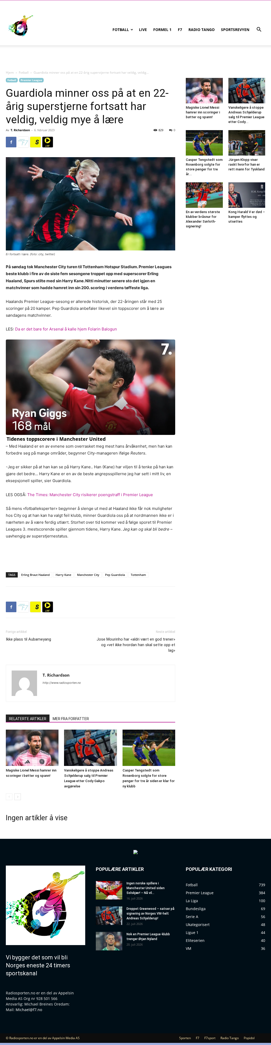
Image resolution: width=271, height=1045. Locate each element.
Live (143, 29)
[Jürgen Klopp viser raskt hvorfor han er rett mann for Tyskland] (246, 143)
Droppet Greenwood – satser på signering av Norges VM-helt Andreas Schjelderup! (150, 913)
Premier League (31, 80)
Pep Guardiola (115, 575)
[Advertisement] (90, 554)
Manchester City (88, 575)
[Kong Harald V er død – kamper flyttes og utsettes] (246, 195)
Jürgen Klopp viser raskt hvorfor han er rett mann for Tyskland (246, 164)
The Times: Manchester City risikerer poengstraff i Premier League (90, 494)
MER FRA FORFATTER (71, 719)
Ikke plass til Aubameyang (28, 639)
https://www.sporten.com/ (35, 142)
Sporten (185, 1038)
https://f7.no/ (23, 142)
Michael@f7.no (29, 1009)
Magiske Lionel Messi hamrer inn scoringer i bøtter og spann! (203, 112)
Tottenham (138, 575)
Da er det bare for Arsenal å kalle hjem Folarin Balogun (66, 329)
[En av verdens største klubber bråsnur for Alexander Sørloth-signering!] (204, 195)
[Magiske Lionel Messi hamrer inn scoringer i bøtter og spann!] (32, 748)
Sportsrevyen (235, 29)
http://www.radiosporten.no (62, 683)
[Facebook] (11, 142)
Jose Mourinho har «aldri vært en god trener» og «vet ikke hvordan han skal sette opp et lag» (136, 645)
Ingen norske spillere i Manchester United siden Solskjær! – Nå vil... (146, 888)
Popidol (249, 1038)
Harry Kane (63, 575)
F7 (180, 29)
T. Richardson (20, 130)
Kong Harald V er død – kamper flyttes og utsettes (246, 216)
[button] (258, 30)
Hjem (10, 72)
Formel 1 (162, 29)
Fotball (120, 29)
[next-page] (17, 796)
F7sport (209, 1038)
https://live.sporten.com (47, 142)
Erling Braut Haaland (35, 575)
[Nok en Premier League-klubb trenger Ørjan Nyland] (109, 941)
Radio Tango (201, 29)
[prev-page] (9, 796)
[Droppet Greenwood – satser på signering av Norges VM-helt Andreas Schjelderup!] (109, 915)
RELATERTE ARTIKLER (27, 719)
